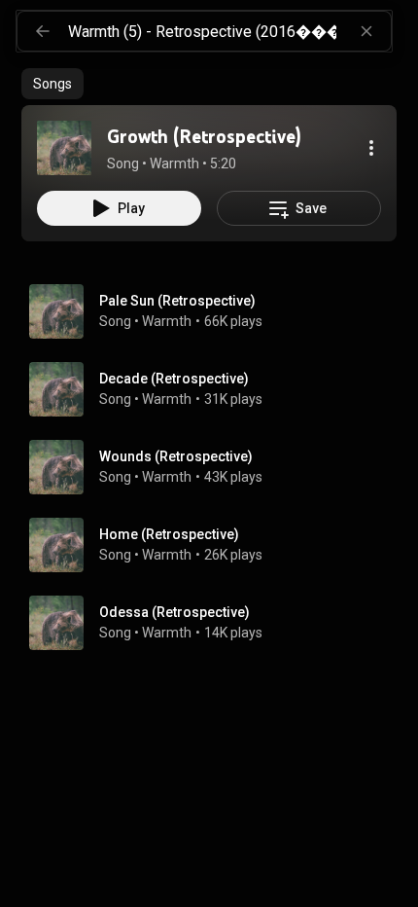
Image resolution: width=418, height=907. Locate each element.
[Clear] (366, 31)
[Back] (42, 31)
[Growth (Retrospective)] (64, 148)
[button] (64, 148)
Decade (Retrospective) (174, 378)
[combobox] (229, 31)
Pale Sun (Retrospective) (177, 300)
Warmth (167, 321)
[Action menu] (371, 147)
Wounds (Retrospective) (176, 456)
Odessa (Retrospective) (174, 612)
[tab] (52, 83)
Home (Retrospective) (169, 534)
